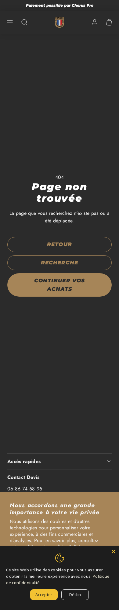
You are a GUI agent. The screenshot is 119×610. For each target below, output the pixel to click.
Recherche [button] (59, 263)
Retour (59, 244)
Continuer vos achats (59, 284)
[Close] (113, 552)
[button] (9, 22)
